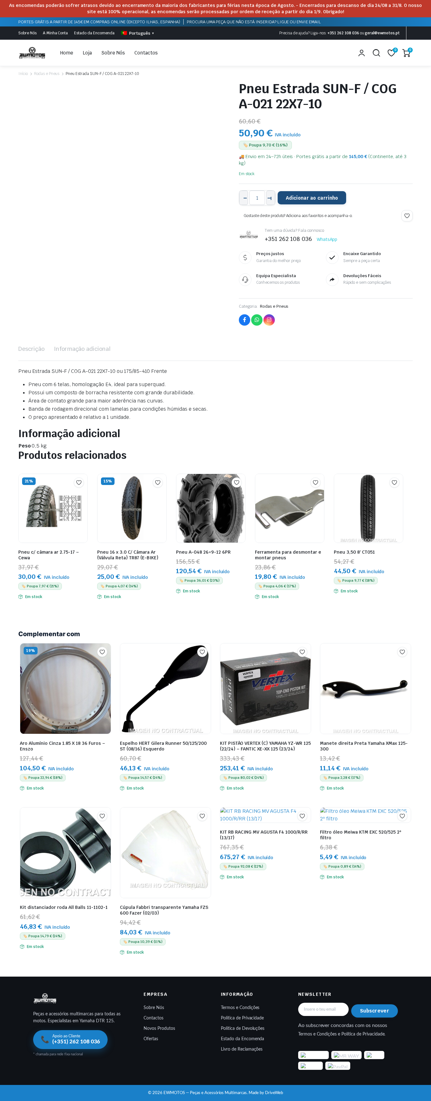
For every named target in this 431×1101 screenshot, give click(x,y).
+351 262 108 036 (343, 33)
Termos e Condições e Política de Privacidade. (342, 1034)
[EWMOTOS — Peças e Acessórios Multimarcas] (32, 53)
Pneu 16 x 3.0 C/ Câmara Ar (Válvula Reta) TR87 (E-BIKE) (127, 555)
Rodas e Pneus (47, 73)
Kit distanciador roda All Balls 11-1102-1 (64, 907)
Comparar (82, 495)
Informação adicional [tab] (82, 348)
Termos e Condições (240, 1008)
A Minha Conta (55, 33)
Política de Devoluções (242, 1028)
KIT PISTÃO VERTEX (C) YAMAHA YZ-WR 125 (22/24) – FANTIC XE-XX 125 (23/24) (265, 746)
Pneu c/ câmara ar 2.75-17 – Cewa (48, 555)
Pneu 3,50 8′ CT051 (354, 552)
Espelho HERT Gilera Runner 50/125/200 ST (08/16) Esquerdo (163, 746)
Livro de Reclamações (242, 1049)
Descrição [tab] (31, 348)
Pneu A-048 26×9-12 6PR (203, 552)
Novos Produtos (159, 1028)
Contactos (146, 53)
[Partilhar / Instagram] (269, 320)
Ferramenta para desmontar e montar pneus (288, 555)
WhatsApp (327, 239)
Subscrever (374, 1011)
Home (66, 53)
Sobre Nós (27, 33)
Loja (87, 53)
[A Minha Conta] (361, 53)
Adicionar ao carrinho (312, 198)
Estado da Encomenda (94, 33)
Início (23, 73)
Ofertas (151, 1039)
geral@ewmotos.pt (382, 33)
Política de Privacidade (242, 1018)
